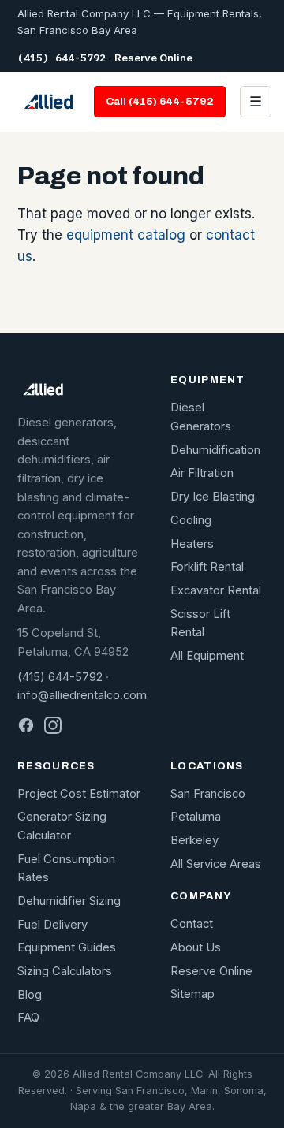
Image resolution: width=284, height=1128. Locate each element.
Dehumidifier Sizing (69, 901)
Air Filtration (202, 473)
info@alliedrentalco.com (82, 695)
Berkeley (194, 840)
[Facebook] (26, 725)
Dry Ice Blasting (212, 497)
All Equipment (207, 656)
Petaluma (195, 817)
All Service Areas (215, 864)
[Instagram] (53, 725)
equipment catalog (125, 235)
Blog (29, 995)
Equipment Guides (66, 947)
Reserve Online (153, 57)
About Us (195, 947)
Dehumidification (215, 450)
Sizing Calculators (64, 971)
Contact (191, 924)
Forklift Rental (207, 567)
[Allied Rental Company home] (48, 102)
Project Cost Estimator (78, 794)
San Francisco (207, 794)
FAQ (28, 1018)
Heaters (192, 544)
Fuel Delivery (52, 925)
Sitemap (192, 994)
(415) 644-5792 (61, 58)
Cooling (190, 520)
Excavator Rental (215, 590)
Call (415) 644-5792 (160, 101)
